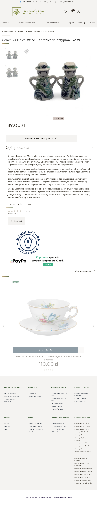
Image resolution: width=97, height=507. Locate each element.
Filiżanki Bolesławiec (58, 426)
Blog (6, 429)
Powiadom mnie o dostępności (39, 138)
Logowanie (32, 393)
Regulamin (32, 432)
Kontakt (7, 426)
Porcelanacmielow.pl (44, 497)
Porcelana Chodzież (51, 23)
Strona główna (7, 31)
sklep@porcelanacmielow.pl (40, 1)
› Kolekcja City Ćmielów (82, 432)
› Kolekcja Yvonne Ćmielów (83, 483)
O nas (6, 423)
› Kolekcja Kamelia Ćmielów (83, 449)
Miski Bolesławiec (57, 429)
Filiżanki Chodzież (80, 398)
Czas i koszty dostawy (12, 396)
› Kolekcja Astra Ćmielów (82, 426)
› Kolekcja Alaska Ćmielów (82, 451)
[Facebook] (20, 2)
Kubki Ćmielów (56, 406)
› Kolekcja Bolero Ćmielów (83, 429)
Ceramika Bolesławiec (60, 417)
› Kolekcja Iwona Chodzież (82, 443)
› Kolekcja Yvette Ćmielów (82, 480)
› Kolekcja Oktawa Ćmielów (83, 468)
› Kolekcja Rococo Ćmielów (83, 474)
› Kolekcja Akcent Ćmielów (83, 423)
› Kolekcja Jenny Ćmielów (82, 446)
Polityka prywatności (35, 426)
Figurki (71, 23)
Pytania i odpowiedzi (35, 429)
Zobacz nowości (83, 271)
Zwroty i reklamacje (35, 423)
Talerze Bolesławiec (58, 432)
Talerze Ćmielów (57, 409)
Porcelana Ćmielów (58, 387)
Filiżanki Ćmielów (57, 403)
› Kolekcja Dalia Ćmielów (82, 435)
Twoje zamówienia (34, 396)
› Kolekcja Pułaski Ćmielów (83, 471)
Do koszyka (43, 350)
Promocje (82, 23)
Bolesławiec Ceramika (27, 23)
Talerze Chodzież (80, 401)
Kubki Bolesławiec (57, 423)
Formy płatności (10, 393)
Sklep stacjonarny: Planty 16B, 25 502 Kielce (63, 1)
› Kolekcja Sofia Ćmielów (82, 477)
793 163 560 (27, 1)
